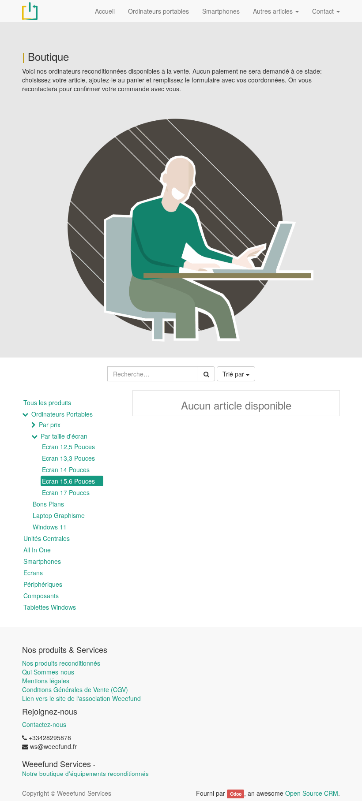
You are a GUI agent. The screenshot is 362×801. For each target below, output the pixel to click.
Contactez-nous (44, 724)
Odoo (235, 793)
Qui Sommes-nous (48, 671)
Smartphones (42, 561)
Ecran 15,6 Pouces (68, 481)
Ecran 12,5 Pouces (68, 446)
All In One (37, 549)
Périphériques (42, 584)
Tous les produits (47, 402)
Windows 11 (50, 526)
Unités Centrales (46, 538)
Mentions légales (45, 680)
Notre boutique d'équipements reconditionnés (85, 773)
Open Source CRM (311, 793)
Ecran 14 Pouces (66, 469)
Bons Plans (48, 503)
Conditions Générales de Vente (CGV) (75, 689)
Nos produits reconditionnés (61, 663)
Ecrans (33, 572)
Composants (41, 595)
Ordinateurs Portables (62, 414)
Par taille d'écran (64, 436)
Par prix (49, 424)
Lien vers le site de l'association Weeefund (81, 698)
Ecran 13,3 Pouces (68, 458)
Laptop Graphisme (59, 515)
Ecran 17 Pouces (66, 492)
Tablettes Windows (49, 607)
